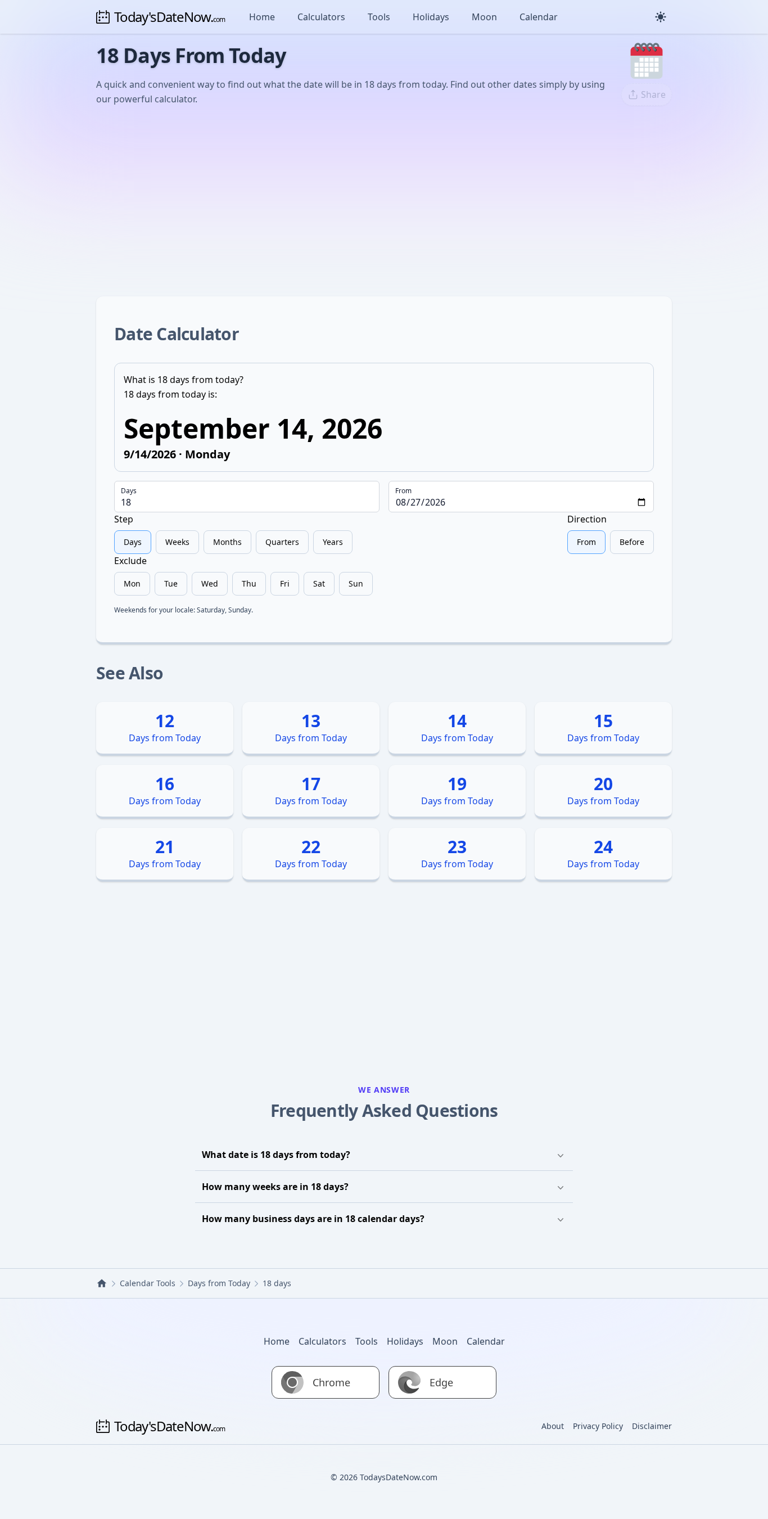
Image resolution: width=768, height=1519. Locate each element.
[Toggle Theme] (660, 17)
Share (653, 94)
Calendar (538, 17)
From (403, 490)
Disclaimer (652, 1426)
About (552, 1426)
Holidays (431, 17)
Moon (484, 17)
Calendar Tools (147, 1283)
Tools (379, 17)
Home (262, 17)
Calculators (321, 17)
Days (129, 490)
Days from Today (219, 1283)
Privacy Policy (598, 1426)
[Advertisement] (384, 199)
